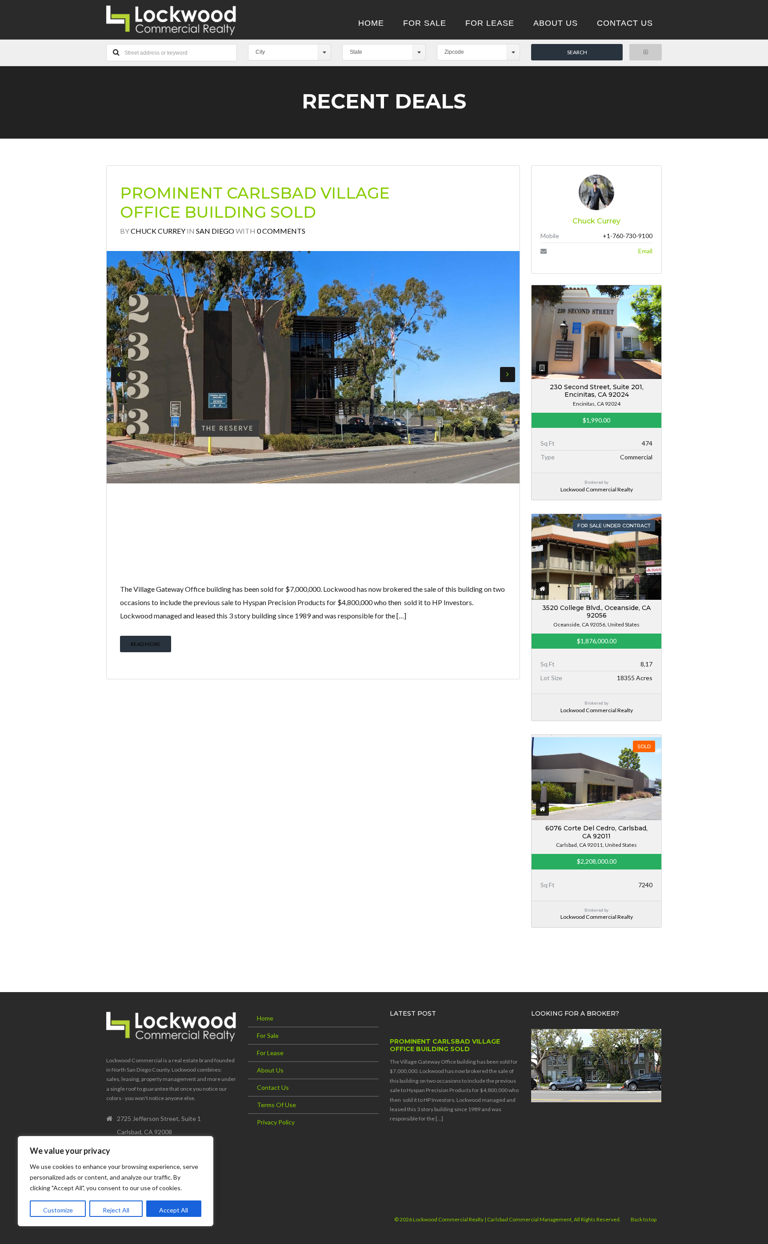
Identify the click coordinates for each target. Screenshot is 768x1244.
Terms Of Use (276, 1104)
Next (507, 374)
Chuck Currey (158, 231)
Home (265, 1018)
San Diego (215, 231)
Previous (118, 374)
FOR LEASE (489, 23)
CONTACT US (625, 23)
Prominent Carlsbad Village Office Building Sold (255, 202)
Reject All (116, 1210)
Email (645, 251)
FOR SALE (424, 23)
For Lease (270, 1053)
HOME (371, 23)
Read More (145, 644)
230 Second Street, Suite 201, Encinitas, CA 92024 (597, 391)
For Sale (268, 1035)
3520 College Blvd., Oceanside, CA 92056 (596, 612)
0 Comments (281, 231)
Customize (58, 1210)
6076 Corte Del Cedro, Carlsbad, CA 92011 (596, 832)
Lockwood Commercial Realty (596, 489)
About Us (270, 1070)
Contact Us (273, 1087)
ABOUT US (555, 23)
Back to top (643, 1219)
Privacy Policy (276, 1122)
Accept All (173, 1210)
